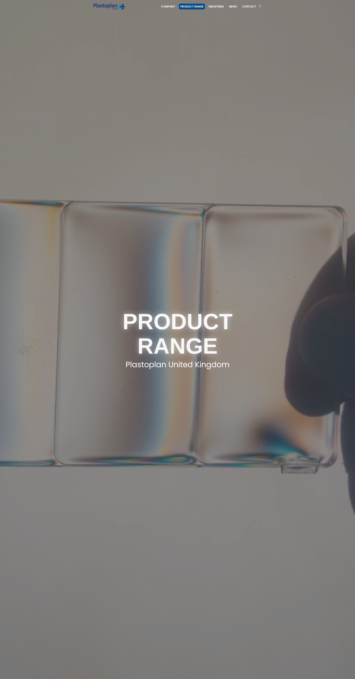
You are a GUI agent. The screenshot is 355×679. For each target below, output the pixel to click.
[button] (259, 6)
